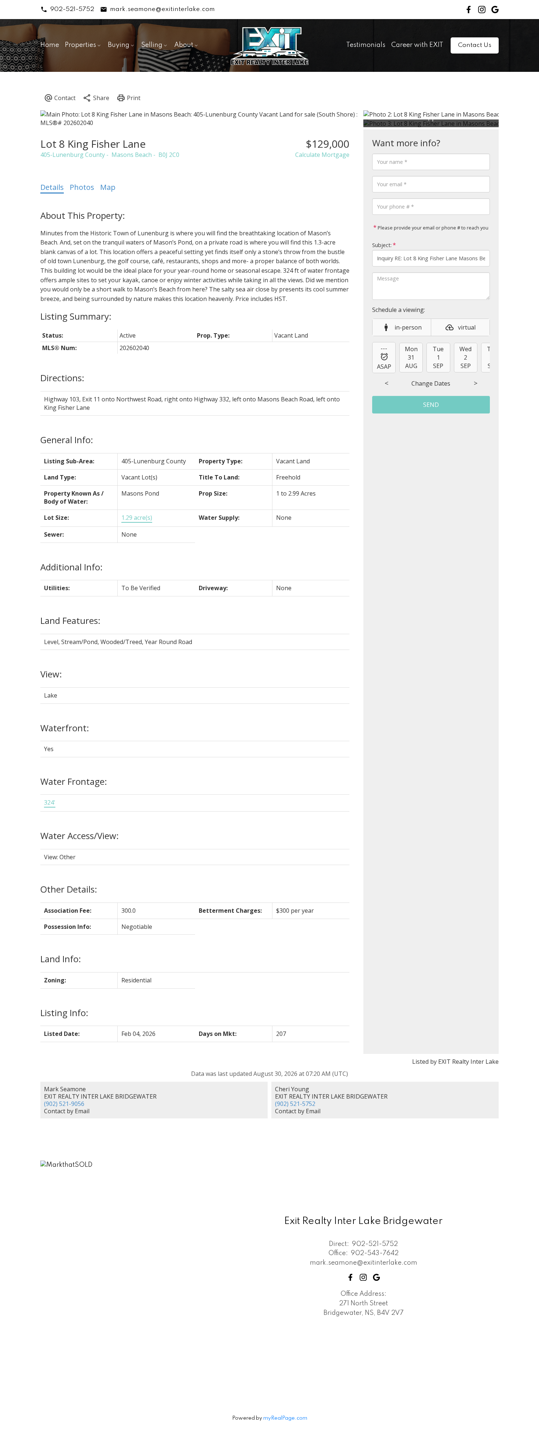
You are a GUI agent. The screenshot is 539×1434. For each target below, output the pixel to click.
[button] (67, 9)
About (183, 45)
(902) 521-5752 (295, 1104)
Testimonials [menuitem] (365, 45)
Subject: (382, 245)
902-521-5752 (72, 9)
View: (51, 674)
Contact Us (474, 45)
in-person (408, 327)
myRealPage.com (285, 1418)
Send (431, 405)
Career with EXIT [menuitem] (417, 45)
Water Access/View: (79, 836)
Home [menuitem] (49, 45)
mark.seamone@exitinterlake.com (162, 9)
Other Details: (68, 889)
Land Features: (70, 620)
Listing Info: (64, 1013)
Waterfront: (64, 728)
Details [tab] (52, 187)
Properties (80, 45)
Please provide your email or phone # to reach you (432, 227)
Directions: (62, 378)
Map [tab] (107, 187)
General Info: (66, 440)
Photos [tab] (82, 187)
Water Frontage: (73, 781)
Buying (118, 45)
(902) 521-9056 (64, 1104)
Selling (151, 45)
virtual (467, 327)
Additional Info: (71, 567)
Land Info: (60, 959)
